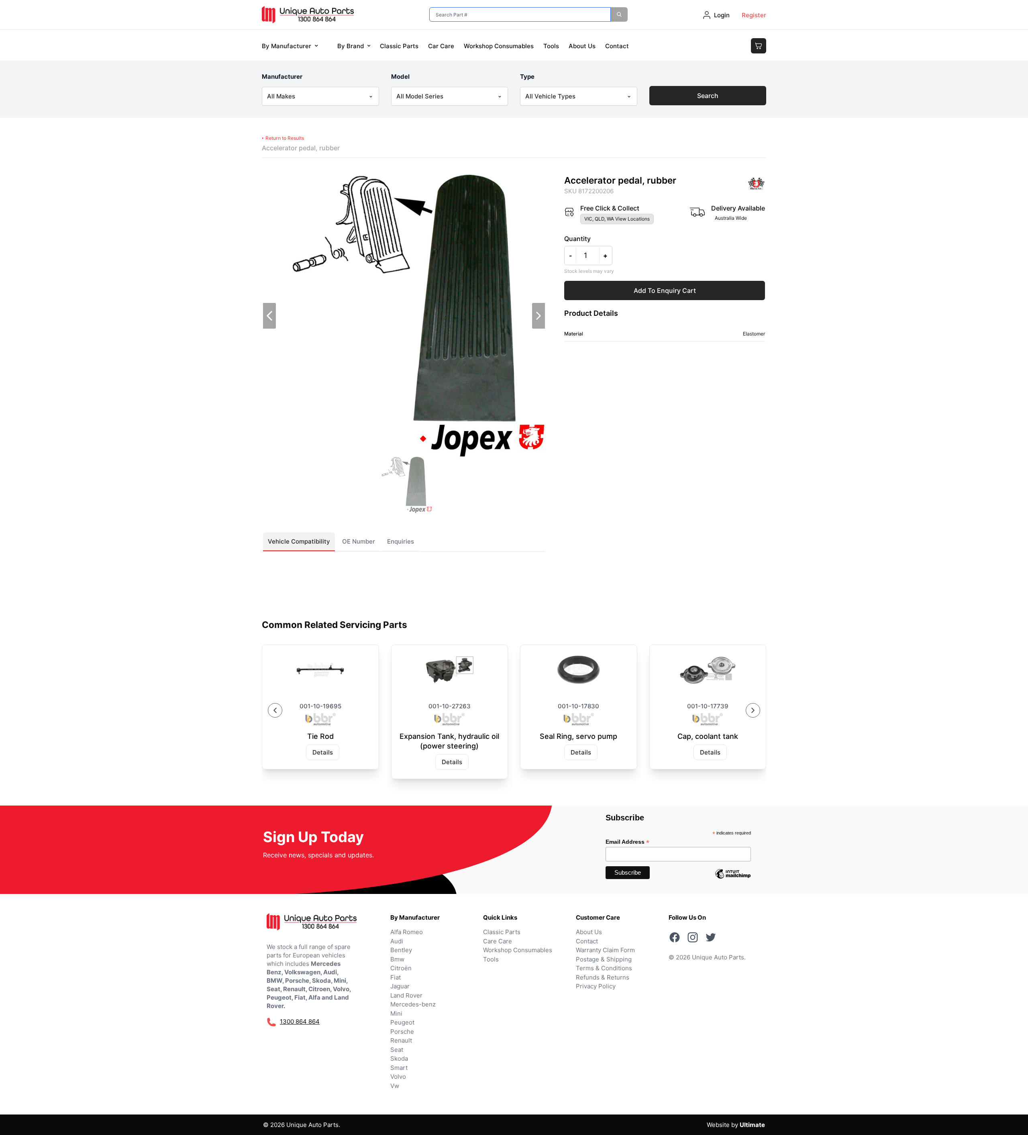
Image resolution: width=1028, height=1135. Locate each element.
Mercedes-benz (413, 1004)
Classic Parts (399, 46)
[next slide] (538, 316)
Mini (396, 1013)
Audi (396, 941)
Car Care (441, 46)
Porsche (402, 1031)
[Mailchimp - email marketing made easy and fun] (733, 880)
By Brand (350, 46)
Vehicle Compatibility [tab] (299, 541)
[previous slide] (269, 316)
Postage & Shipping (604, 959)
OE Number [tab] (358, 541)
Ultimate (752, 1125)
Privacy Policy (596, 986)
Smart (399, 1068)
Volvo (398, 1076)
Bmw (397, 959)
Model (400, 76)
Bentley (401, 950)
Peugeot (402, 1022)
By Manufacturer (286, 46)
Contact (617, 46)
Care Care (497, 941)
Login (722, 15)
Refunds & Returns (602, 977)
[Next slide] (753, 710)
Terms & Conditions (604, 968)
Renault (401, 1040)
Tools (551, 46)
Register (754, 15)
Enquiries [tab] (400, 541)
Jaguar (400, 986)
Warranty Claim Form (605, 950)
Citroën (401, 968)
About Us (582, 46)
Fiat (395, 977)
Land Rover (406, 995)
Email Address (627, 842)
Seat (396, 1049)
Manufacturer (282, 76)
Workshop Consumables (499, 46)
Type (527, 76)
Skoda (399, 1058)
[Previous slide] (275, 710)
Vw (394, 1086)
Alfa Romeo (406, 932)
